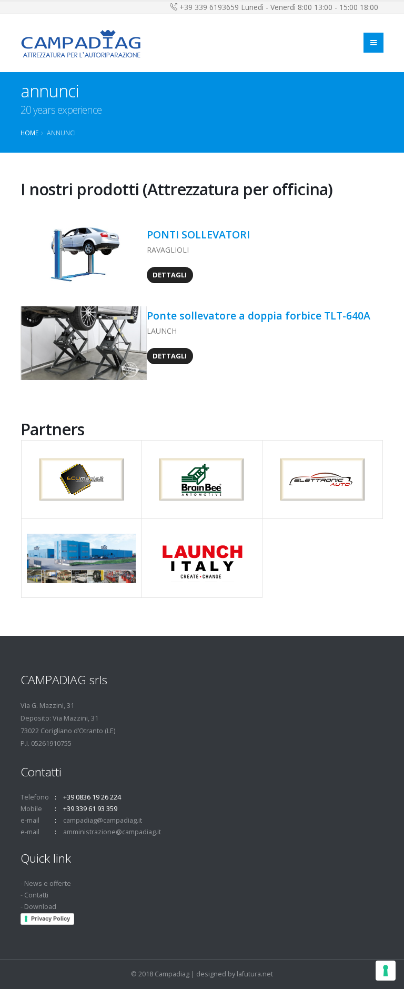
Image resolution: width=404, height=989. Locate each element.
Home (29, 132)
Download (40, 906)
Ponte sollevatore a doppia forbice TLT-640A (260, 315)
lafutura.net (255, 974)
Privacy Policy (50, 918)
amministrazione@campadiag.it (112, 831)
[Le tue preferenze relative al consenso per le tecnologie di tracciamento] (386, 971)
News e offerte (47, 883)
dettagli (170, 274)
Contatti (36, 895)
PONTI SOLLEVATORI (198, 234)
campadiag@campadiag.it (102, 820)
